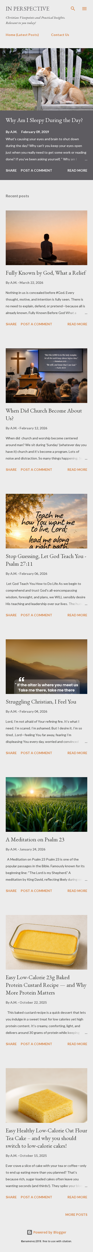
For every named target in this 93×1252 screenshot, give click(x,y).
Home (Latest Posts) (22, 35)
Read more (77, 170)
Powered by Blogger (49, 1232)
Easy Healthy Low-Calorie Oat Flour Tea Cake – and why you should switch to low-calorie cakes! (46, 1138)
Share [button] (11, 170)
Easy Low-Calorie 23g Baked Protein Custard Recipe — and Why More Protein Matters (46, 984)
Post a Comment (36, 170)
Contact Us (60, 35)
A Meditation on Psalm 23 (35, 839)
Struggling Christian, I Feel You (41, 701)
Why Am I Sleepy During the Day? (44, 120)
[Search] (73, 9)
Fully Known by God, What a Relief (46, 272)
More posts (76, 1214)
